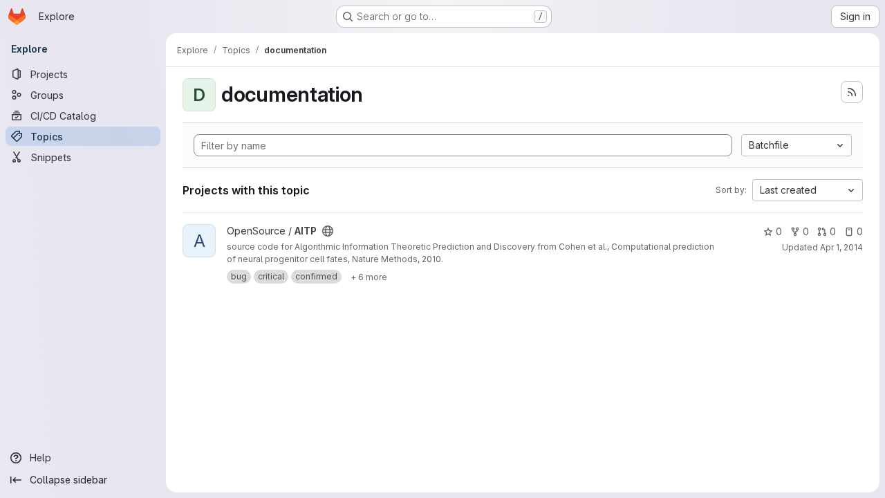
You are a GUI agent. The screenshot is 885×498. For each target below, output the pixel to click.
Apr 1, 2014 (841, 247)
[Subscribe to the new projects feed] (852, 92)
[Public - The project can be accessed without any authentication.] (327, 231)
